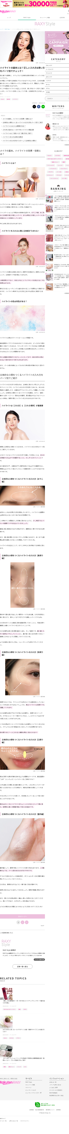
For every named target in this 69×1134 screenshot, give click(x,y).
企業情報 (31, 1109)
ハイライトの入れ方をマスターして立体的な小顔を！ (20, 140)
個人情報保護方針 (39, 1109)
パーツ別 (59, 172)
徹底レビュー (11, 1066)
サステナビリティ (24, 1121)
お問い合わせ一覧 (13, 1121)
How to (2, 99)
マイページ (28, 1087)
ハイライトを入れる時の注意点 (13, 137)
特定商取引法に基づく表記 (56, 1095)
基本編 (8, 99)
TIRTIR (25, 1009)
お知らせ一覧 (52, 1082)
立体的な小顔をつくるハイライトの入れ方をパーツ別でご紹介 (23, 122)
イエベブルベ (63, 168)
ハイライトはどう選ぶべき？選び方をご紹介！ (18, 133)
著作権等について (50, 1109)
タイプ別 (64, 178)
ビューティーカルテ (31, 1090)
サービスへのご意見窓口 (55, 1090)
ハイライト (15, 99)
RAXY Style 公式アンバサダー (9, 1009)
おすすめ (11, 1038)
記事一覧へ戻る (22, 966)
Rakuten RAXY (8, 11)
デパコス (59, 175)
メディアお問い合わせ (55, 1084)
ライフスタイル (54, 178)
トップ (9, 17)
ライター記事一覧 (39, 959)
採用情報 (58, 1109)
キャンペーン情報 (45, 17)
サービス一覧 (3, 1121)
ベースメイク (7, 96)
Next (42, 925)
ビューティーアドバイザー (33, 1093)
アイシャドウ (50, 165)
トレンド (60, 165)
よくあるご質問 (53, 1087)
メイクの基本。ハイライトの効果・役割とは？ (18, 119)
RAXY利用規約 (53, 1093)
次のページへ (22, 916)
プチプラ (50, 172)
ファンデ (19, 1066)
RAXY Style (26, 17)
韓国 (19, 1009)
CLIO (25, 1066)
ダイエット (50, 175)
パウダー (18, 1038)
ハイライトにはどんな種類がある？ (14, 126)
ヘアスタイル (53, 168)
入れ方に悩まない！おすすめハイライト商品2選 (18, 130)
